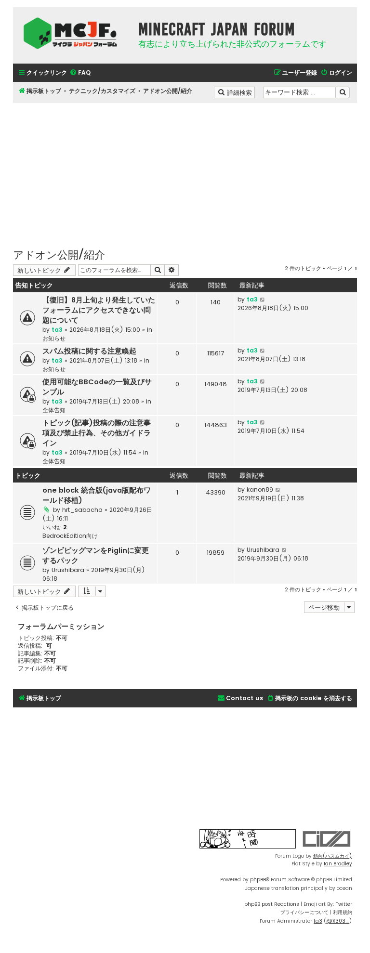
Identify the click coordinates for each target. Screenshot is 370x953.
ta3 (57, 330)
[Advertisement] (185, 170)
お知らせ (54, 338)
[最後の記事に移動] (263, 299)
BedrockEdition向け (70, 536)
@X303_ (337, 921)
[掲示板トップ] (73, 33)
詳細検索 (240, 92)
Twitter (344, 904)
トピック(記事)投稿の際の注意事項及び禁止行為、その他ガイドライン (96, 433)
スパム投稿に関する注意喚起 (89, 351)
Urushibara (68, 570)
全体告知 (54, 410)
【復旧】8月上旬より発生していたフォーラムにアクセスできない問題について (98, 310)
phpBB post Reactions (271, 904)
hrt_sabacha (82, 510)
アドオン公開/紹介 (59, 254)
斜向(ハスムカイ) (332, 856)
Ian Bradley (338, 863)
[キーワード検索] (342, 92)
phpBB (258, 879)
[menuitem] (80, 72)
